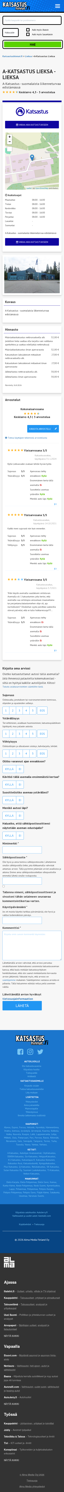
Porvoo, (38, 1137)
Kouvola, (17, 1134)
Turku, (54, 1141)
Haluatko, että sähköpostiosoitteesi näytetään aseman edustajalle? (26, 826)
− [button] (10, 142)
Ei (20, 769)
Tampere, (38, 1141)
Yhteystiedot (31, 1101)
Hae (33, 44)
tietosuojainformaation (17, 999)
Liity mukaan (32, 1092)
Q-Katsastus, (25, 1166)
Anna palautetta (31, 1105)
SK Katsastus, (53, 1166)
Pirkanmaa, (21, 1189)
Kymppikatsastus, (47, 1163)
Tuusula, (20, 1144)
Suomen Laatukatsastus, (34, 1170)
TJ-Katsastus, (53, 1170)
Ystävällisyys (10, 718)
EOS (42, 710)
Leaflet (29, 188)
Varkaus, (43, 1144)
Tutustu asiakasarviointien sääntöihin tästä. (22, 686)
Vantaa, (35, 1144)
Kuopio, (26, 1134)
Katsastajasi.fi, (28, 1159)
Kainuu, (53, 1182)
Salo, (20, 1141)
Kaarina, (46, 1130)
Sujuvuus (8, 695)
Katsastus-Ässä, (15, 1163)
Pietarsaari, (23, 1137)
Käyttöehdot (25, 1224)
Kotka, (9, 1134)
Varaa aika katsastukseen (33, 124)
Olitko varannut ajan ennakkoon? (23, 761)
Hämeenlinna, (52, 1127)
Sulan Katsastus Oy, (13, 1170)
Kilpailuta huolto (32, 1069)
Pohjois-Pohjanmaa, (12, 1192)
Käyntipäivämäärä (14, 907)
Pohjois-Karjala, (46, 1189)
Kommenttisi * (11, 928)
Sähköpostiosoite (14, 857)
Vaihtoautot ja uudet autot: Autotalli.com (31, 1215)
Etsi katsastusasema (31, 1066)
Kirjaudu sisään (31, 1085)
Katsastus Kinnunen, (45, 1159)
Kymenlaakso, (53, 1185)
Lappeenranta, (43, 1134)
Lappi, (12, 1189)
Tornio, (47, 1141)
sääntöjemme (9, 980)
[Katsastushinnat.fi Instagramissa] (30, 1053)
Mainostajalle (31, 1108)
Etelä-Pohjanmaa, (28, 1182)
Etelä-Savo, (43, 1182)
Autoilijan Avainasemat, (31, 1153)
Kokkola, (55, 1130)
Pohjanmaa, (32, 1189)
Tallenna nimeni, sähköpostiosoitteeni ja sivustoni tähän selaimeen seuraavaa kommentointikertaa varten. (29, 896)
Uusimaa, (23, 1195)
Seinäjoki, (27, 1141)
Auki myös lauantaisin (42, 34)
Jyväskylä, (25, 1130)
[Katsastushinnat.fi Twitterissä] (40, 1053)
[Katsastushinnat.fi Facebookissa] (20, 1053)
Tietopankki (31, 1072)
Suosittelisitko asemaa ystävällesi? (25, 792)
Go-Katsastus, (31, 1156)
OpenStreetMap (41, 188)
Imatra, (7, 1130)
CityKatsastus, (49, 1153)
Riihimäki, (54, 1137)
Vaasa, (28, 1144)
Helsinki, (31, 1127)
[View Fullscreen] (9, 149)
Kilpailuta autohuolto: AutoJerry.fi (32, 1212)
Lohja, (54, 1134)
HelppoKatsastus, (47, 1156)
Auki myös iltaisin (40, 29)
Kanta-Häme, (9, 1185)
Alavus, (7, 1127)
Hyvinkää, (40, 1127)
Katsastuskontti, (30, 1163)
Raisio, (46, 1137)
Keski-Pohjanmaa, (24, 1185)
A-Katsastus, (13, 1153)
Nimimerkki (10, 843)
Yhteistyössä (32, 1111)
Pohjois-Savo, (29, 1192)
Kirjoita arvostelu (40, 428)
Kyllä (9, 769)
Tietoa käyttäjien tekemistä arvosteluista (27, 437)
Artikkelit (31, 1076)
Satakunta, (55, 1192)
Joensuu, (16, 1130)
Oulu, (14, 1137)
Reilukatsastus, (39, 1166)
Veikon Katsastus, (31, 1173)
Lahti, (32, 1134)
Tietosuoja (39, 1224)
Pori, (32, 1137)
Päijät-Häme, (43, 1192)
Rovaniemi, (11, 1141)
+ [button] (10, 137)
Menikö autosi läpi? (15, 808)
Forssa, (22, 1127)
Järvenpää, (36, 1130)
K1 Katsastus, (14, 1159)
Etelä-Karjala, (13, 1182)
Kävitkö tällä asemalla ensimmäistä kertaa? (30, 777)
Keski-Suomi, (40, 1185)
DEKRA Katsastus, (16, 1156)
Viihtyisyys (9, 741)
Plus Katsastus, (11, 1166)
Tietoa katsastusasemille (32, 1089)
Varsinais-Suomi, (36, 1195)
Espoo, (15, 1127)
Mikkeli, (7, 1137)
